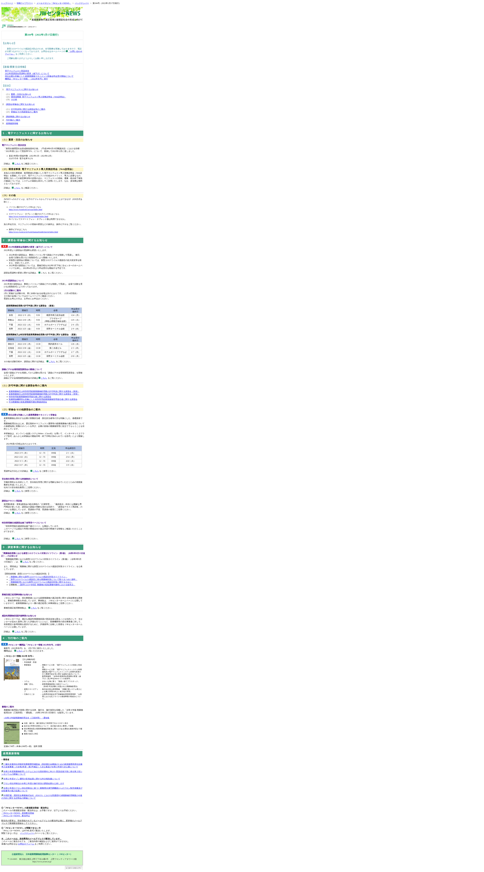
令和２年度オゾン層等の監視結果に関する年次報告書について (31, 779)
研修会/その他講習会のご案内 (24, 112)
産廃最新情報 (12, 123)
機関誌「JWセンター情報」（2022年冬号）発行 (26, 79)
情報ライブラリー (25, 3)
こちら (18, 164)
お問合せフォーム (26, 844)
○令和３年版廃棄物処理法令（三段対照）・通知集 (26, 718)
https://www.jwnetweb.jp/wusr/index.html (25, 209)
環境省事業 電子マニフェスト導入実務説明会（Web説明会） (38, 97)
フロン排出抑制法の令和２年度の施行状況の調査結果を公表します (33, 783)
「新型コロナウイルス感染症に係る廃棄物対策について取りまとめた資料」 (43, 579)
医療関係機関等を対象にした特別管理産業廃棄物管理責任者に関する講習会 (43, 399)
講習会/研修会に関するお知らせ (20, 104)
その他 (14, 99)
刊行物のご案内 (13, 120)
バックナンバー (82, 3)
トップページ (7, 3)
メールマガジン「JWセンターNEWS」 (54, 3)
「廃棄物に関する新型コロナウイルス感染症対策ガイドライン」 (38, 577)
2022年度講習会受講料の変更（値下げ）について (27, 73)
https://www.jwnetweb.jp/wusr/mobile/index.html (28, 216)
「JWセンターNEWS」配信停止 (15, 816)
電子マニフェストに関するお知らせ (22, 89)
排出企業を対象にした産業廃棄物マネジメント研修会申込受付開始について (39, 76)
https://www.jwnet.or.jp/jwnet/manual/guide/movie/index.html (33, 232)
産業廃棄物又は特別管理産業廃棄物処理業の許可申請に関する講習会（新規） (44, 391)
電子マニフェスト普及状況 (17, 71)
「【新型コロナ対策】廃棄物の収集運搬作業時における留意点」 (46, 585)
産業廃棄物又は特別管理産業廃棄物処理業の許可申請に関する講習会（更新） (44, 394)
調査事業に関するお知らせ (18, 117)
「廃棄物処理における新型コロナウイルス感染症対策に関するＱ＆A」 (41, 582)
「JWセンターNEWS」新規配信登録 (17, 813)
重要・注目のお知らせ (21, 94)
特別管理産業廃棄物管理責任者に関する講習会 (30, 397)
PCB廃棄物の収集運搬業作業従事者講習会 (28, 402)
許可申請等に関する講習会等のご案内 (28, 109)
